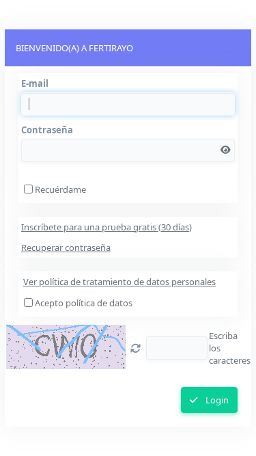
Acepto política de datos (83, 303)
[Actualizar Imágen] (135, 348)
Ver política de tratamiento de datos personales (119, 282)
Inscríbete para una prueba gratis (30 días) (106, 227)
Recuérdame (60, 189)
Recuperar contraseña (66, 247)
